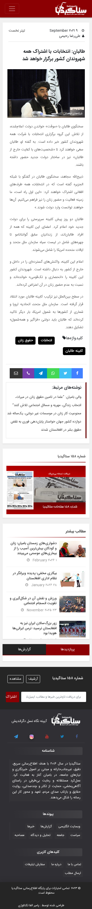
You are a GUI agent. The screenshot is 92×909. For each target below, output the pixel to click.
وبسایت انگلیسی (69, 826)
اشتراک (11, 697)
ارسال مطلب (73, 873)
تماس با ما (74, 864)
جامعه (60, 835)
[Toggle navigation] (12, 9)
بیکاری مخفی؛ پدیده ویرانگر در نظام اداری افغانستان (35, 575)
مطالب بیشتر (76, 531)
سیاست (75, 835)
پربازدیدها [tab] (68, 649)
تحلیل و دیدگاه (40, 835)
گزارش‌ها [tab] (24, 649)
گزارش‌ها (46, 826)
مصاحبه (19, 835)
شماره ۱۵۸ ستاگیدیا (72, 456)
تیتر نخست (17, 31)
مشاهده (15, 679)
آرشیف (33, 679)
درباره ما (56, 864)
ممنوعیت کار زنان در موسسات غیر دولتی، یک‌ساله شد (44, 413)
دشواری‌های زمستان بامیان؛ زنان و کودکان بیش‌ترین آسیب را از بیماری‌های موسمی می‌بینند (33, 548)
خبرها (30, 826)
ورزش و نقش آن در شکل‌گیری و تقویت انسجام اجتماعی (33, 600)
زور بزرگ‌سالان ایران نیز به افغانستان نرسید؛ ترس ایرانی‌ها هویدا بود (35, 628)
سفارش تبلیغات (35, 864)
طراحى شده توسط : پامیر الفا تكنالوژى (41, 905)
